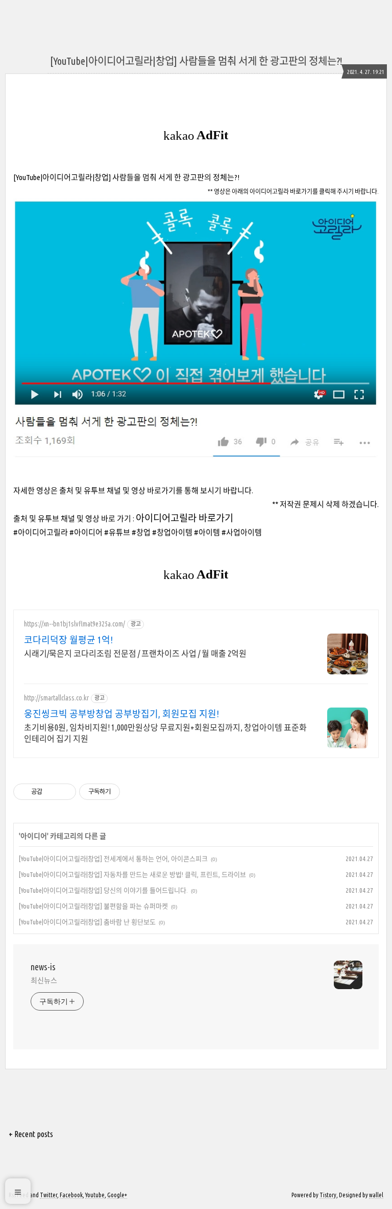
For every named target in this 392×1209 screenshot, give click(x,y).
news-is (43, 967)
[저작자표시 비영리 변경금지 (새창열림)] (134, 792)
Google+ (117, 1195)
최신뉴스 (44, 980)
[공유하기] (51, 791)
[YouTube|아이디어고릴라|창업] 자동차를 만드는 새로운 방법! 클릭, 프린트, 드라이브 (132, 874)
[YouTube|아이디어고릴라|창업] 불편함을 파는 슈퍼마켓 (93, 906)
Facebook (71, 1195)
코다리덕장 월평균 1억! (68, 640)
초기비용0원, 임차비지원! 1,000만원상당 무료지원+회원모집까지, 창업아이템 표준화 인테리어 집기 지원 (165, 733)
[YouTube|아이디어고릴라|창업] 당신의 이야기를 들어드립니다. (103, 890)
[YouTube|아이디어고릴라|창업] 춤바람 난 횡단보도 (87, 921)
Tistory (328, 1195)
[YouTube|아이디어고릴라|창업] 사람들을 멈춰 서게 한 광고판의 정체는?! (196, 61)
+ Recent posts (31, 1134)
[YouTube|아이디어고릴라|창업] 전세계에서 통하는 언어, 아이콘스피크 (113, 858)
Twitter (48, 1195)
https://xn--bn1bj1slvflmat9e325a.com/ (74, 624)
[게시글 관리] (64, 791)
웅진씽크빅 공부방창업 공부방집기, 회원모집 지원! (121, 714)
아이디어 (33, 836)
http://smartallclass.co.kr (56, 698)
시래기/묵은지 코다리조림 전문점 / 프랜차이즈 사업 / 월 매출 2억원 (135, 653)
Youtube (95, 1195)
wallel (376, 1195)
